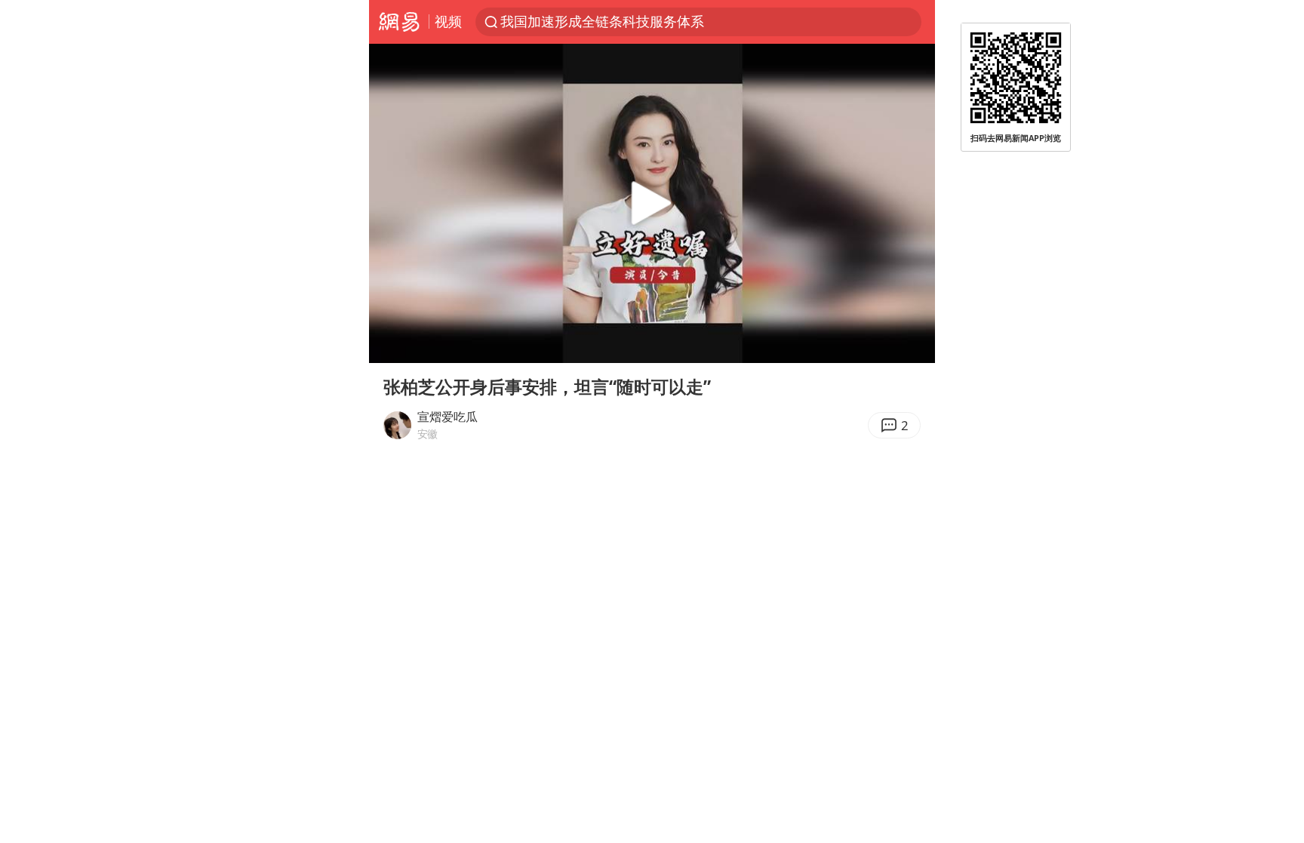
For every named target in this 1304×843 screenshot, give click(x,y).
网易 (399, 22)
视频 (448, 21)
